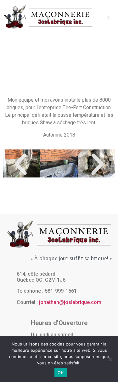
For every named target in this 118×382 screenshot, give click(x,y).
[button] (108, 18)
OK (61, 372)
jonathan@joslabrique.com (70, 302)
